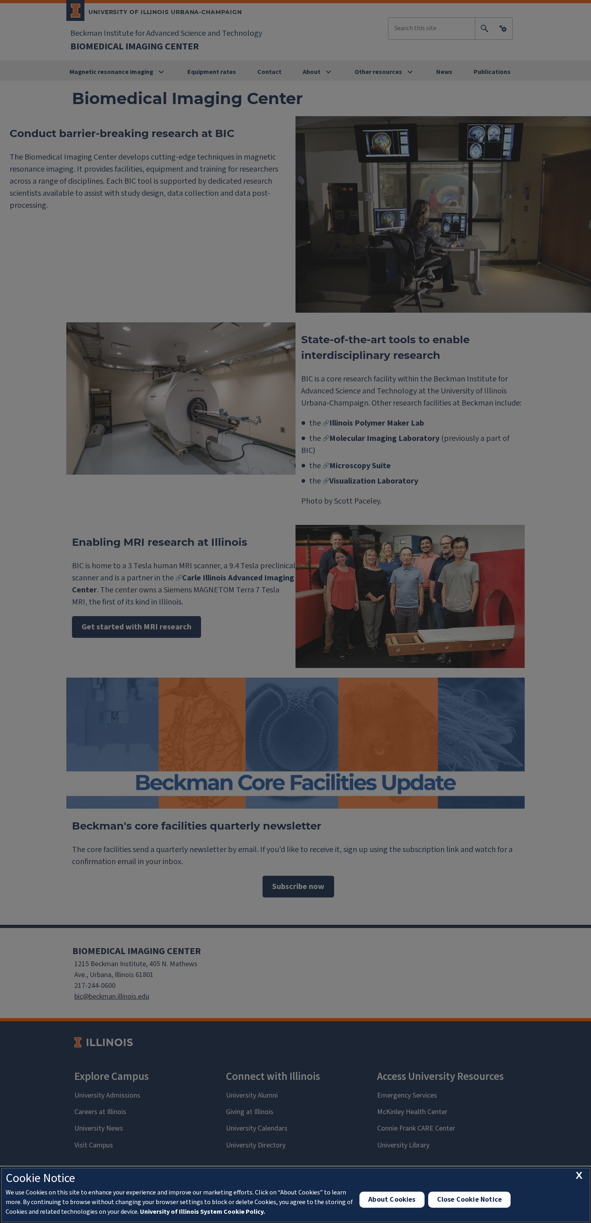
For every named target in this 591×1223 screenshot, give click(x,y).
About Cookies (391, 1199)
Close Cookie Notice (469, 1199)
